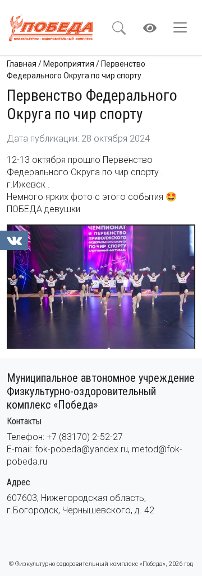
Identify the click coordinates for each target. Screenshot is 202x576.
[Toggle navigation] (183, 27)
